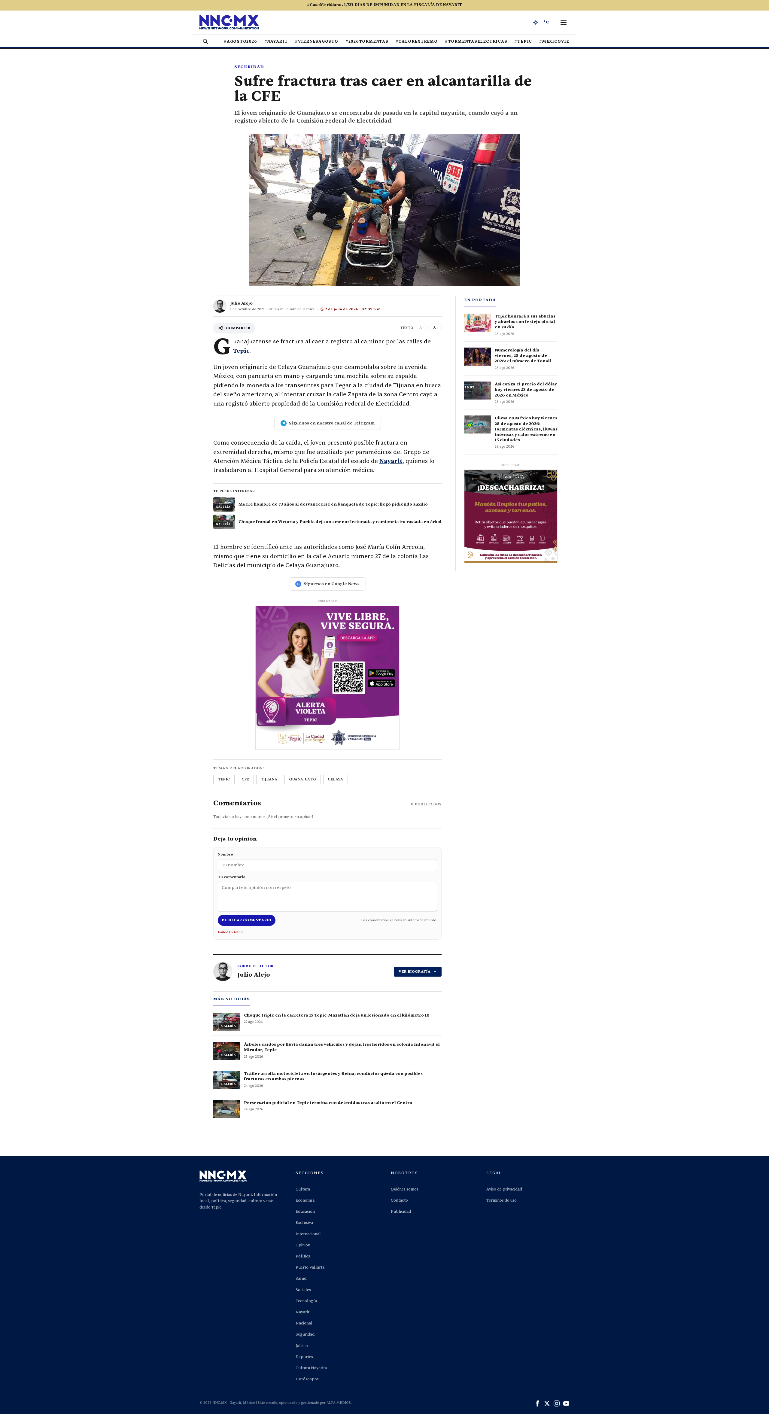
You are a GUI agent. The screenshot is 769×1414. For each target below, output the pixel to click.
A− (421, 327)
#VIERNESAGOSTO (316, 41)
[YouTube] (566, 1403)
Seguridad (249, 66)
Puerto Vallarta (310, 1267)
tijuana (269, 779)
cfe (245, 779)
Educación (305, 1211)
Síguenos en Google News (332, 583)
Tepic (241, 350)
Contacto (399, 1200)
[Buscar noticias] (205, 41)
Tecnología (306, 1301)
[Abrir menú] (564, 23)
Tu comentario (231, 876)
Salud (301, 1278)
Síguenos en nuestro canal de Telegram (332, 423)
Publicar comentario (246, 920)
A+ (435, 327)
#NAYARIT (276, 41)
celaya (335, 779)
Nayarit (391, 461)
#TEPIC (523, 41)
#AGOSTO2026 (240, 41)
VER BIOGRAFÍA (415, 971)
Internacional (308, 1234)
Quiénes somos (404, 1189)
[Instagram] (556, 1403)
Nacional (304, 1323)
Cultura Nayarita (311, 1368)
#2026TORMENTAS (366, 41)
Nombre (225, 854)
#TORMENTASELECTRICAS (476, 41)
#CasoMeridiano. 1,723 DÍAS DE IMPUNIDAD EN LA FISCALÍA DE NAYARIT (384, 4)
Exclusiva (304, 1222)
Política (303, 1256)
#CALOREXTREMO (417, 41)
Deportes (304, 1357)
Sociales (303, 1290)
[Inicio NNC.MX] (229, 22)
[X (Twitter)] (547, 1403)
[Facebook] (537, 1403)
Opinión (303, 1245)
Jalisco (302, 1345)
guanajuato (302, 779)
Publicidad (401, 1211)
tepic (224, 779)
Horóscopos (307, 1379)
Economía (305, 1200)
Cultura (303, 1189)
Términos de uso (501, 1200)
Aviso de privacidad (504, 1189)
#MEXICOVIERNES (560, 41)
